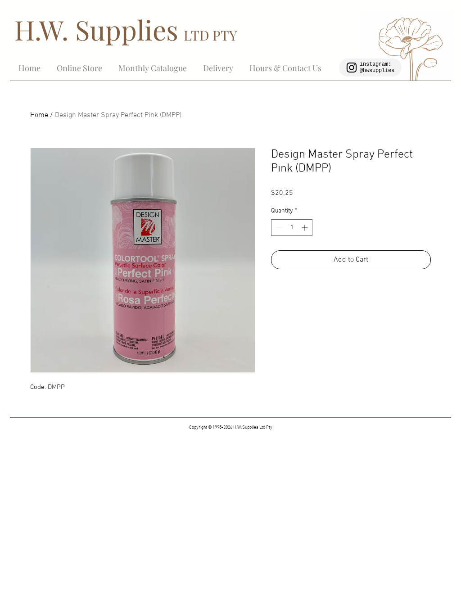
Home (39, 115)
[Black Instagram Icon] (351, 67)
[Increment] (305, 227)
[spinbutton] (292, 227)
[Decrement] (278, 227)
